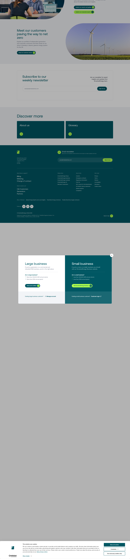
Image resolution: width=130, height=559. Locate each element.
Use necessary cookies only (114, 553)
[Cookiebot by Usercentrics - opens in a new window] (12, 556)
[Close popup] (111, 255)
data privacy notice (42, 552)
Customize (113, 549)
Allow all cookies (114, 544)
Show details (26, 556)
